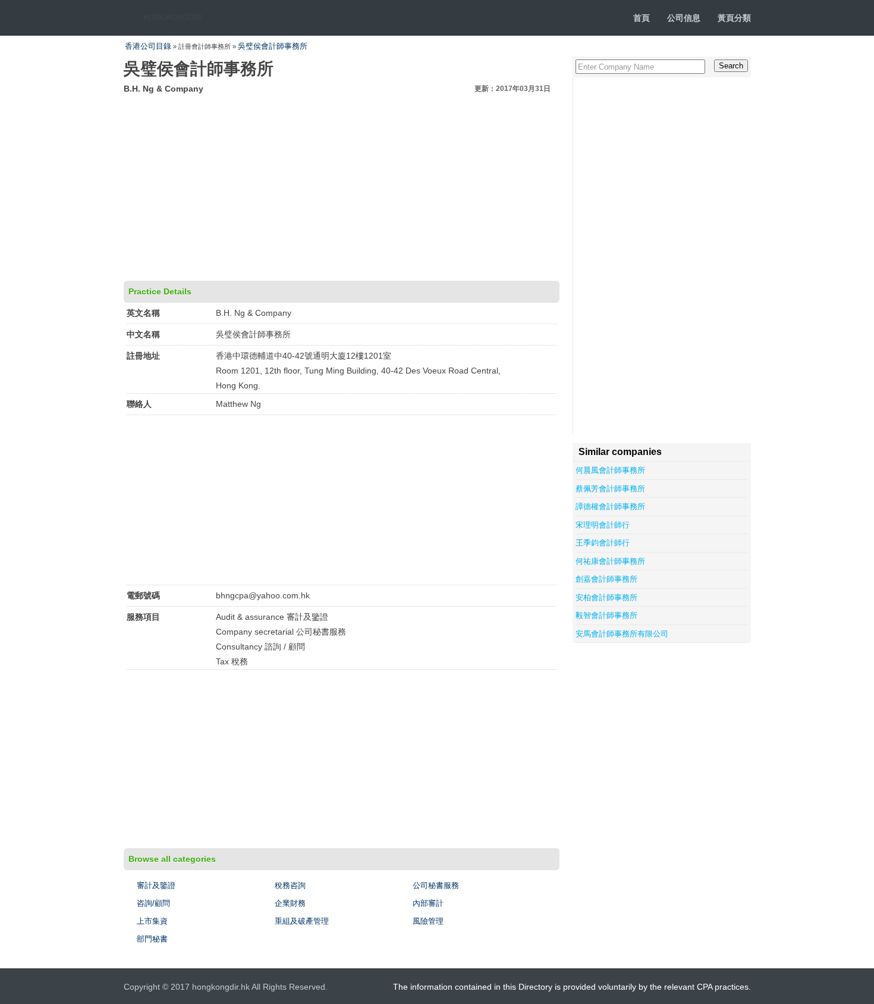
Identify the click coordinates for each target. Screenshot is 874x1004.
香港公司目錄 (148, 46)
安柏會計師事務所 (606, 597)
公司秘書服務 (436, 885)
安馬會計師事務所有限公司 (622, 633)
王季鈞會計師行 (603, 542)
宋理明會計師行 (603, 524)
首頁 (641, 18)
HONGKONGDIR (172, 17)
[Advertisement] (341, 185)
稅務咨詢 (290, 885)
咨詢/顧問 (153, 903)
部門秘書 (152, 938)
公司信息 (683, 18)
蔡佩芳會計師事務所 (610, 488)
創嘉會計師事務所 (606, 579)
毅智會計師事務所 (606, 615)
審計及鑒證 (156, 885)
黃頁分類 (734, 18)
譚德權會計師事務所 (610, 506)
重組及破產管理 (302, 921)
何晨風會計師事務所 (610, 470)
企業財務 (290, 903)
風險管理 (428, 921)
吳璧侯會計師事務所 (272, 46)
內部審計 (428, 903)
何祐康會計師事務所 (610, 561)
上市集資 (152, 921)
